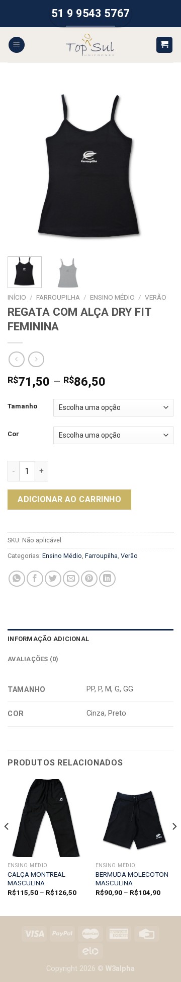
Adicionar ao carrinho (69, 499)
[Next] (157, 165)
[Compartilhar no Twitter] (53, 579)
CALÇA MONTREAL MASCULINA (36, 878)
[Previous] (24, 165)
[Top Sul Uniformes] (90, 44)
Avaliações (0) (33, 659)
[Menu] (17, 45)
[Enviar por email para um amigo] (71, 579)
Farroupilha (58, 297)
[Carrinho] (164, 45)
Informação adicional (48, 639)
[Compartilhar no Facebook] (35, 579)
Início (17, 297)
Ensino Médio (112, 297)
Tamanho (22, 406)
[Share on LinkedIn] (107, 579)
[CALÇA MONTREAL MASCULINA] (46, 818)
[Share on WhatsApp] (17, 579)
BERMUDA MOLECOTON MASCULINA (132, 878)
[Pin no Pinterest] (89, 579)
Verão (155, 297)
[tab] (90, 639)
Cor (13, 434)
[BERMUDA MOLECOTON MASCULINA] (134, 818)
